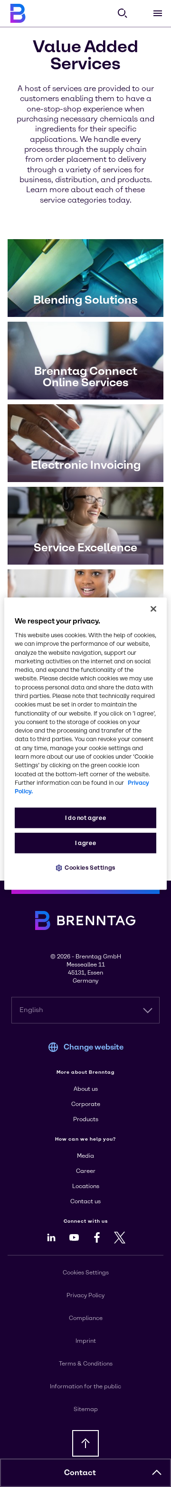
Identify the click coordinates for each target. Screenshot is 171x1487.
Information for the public (85, 1386)
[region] (85, 743)
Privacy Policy (85, 1295)
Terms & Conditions (86, 1363)
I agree (85, 843)
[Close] (153, 608)
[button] (156, 1472)
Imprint (86, 1341)
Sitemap (86, 1409)
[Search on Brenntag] (122, 13)
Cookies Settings (90, 868)
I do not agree (85, 818)
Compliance (86, 1318)
